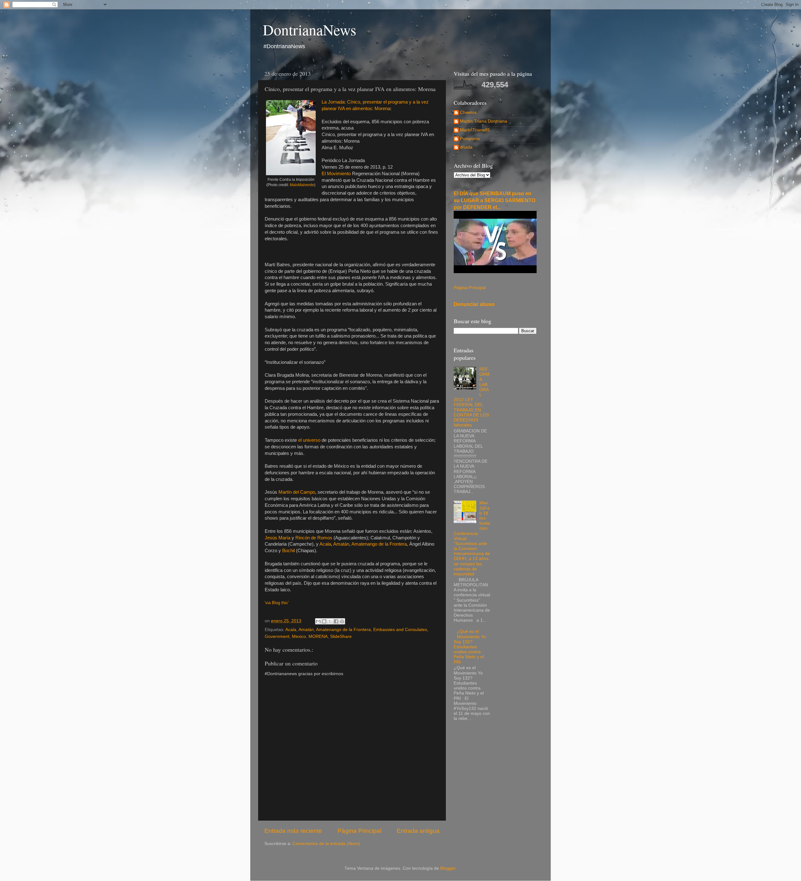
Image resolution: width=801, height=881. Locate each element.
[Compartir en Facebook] (336, 621)
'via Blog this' (276, 602)
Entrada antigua (418, 831)
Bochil (288, 550)
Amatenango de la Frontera (379, 544)
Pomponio (470, 138)
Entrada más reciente (293, 831)
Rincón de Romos (313, 537)
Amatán (341, 544)
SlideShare (341, 636)
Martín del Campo (296, 492)
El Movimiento (336, 173)
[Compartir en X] (330, 621)
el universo (309, 440)
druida (466, 147)
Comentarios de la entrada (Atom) (326, 843)
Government (277, 636)
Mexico (299, 636)
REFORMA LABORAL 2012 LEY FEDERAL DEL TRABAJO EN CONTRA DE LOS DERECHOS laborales (472, 397)
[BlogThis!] (324, 621)
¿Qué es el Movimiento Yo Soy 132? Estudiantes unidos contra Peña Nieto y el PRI (470, 646)
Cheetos (468, 112)
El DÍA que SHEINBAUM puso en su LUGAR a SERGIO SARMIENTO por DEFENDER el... (494, 200)
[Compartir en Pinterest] (342, 621)
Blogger (447, 868)
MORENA (318, 636)
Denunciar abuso (474, 304)
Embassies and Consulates (400, 629)
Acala (325, 544)
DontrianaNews (309, 29)
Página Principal (359, 831)
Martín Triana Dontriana (483, 121)
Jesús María (277, 537)
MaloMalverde (302, 185)
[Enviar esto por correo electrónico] (318, 621)
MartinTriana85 (475, 130)
